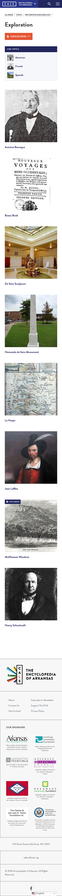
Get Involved (14, 711)
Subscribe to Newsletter (42, 700)
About (11, 700)
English (40, 893)
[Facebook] (31, 888)
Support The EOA (39, 705)
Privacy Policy (37, 711)
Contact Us (13, 705)
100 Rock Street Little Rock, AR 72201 (31, 844)
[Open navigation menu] (57, 4)
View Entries (20, 36)
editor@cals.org (31, 857)
